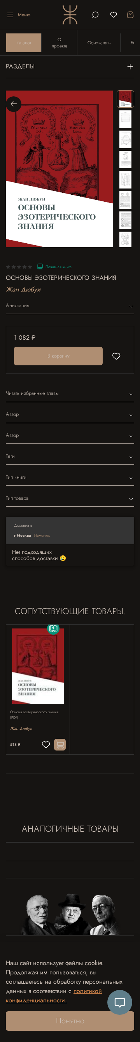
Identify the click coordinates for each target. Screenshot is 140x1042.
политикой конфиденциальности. (54, 995)
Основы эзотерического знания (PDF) (34, 715)
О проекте (59, 42)
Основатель (99, 42)
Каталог (24, 42)
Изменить (42, 535)
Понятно (70, 1020)
